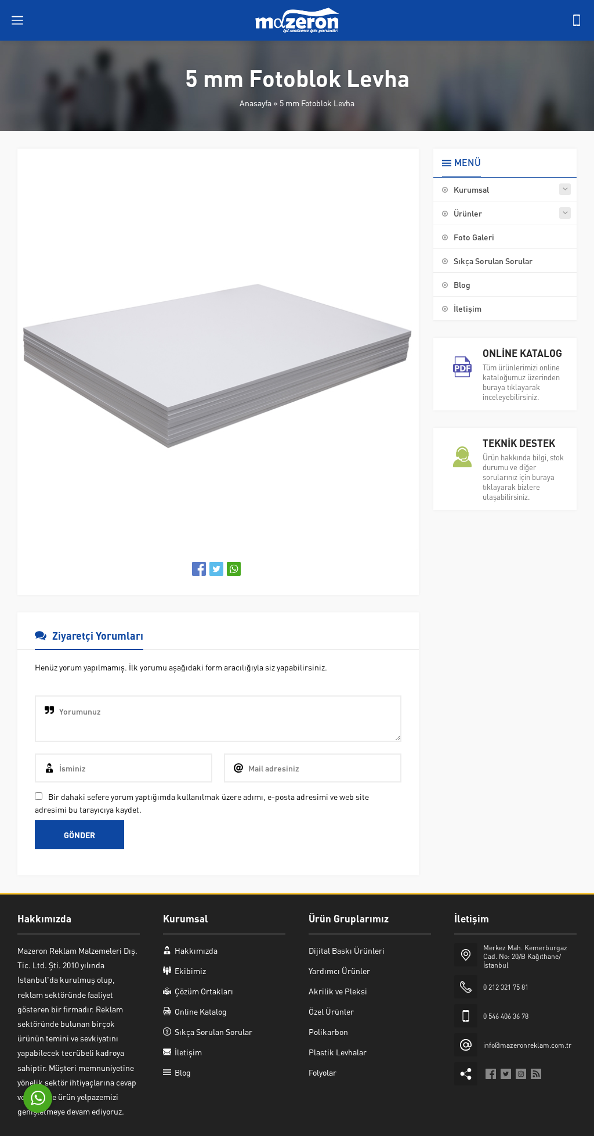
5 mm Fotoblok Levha (317, 103)
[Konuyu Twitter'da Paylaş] (216, 569)
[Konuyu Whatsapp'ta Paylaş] (234, 569)
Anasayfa (255, 103)
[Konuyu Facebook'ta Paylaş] (199, 569)
